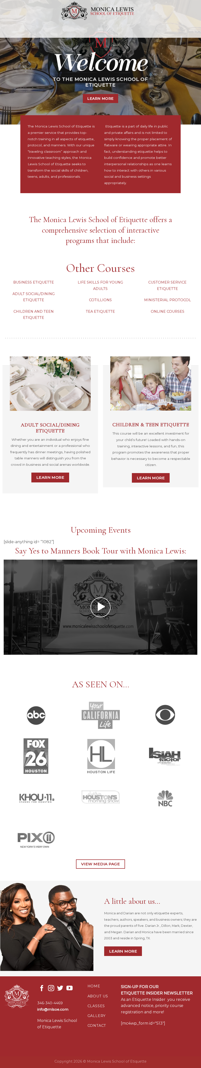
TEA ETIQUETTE (100, 311)
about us (98, 996)
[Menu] (100, 30)
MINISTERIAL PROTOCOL (167, 300)
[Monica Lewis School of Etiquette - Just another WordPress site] (100, 11)
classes (96, 1006)
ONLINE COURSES (167, 311)
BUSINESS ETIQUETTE (33, 282)
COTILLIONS (100, 300)
